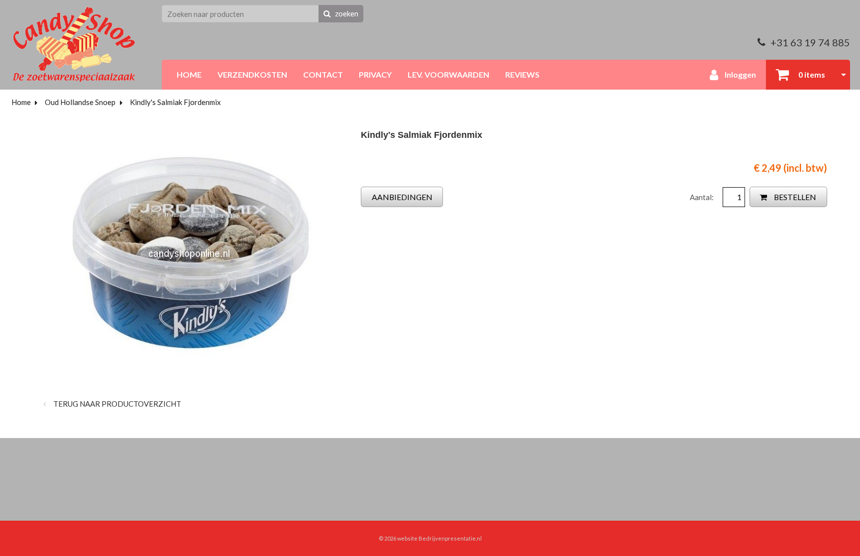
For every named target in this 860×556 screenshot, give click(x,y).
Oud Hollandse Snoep (80, 102)
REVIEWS (522, 74)
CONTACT (323, 74)
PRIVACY (375, 74)
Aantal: (702, 197)
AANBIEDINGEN (402, 197)
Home (21, 102)
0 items (811, 74)
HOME (189, 74)
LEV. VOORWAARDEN (448, 74)
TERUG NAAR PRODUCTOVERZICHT (116, 403)
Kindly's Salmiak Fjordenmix (175, 102)
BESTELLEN (794, 197)
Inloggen (739, 74)
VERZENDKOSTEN (252, 74)
